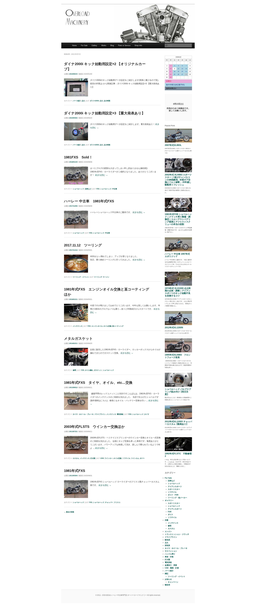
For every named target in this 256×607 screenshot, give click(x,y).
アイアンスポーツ (175, 486)
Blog (112, 45)
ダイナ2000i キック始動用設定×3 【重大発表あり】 (104, 113)
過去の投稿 (69, 512)
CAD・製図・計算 (172, 568)
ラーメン (106, 277)
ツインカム (135, 458)
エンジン (168, 531)
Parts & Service (124, 45)
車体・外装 (169, 557)
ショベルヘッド (78, 189)
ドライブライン (100, 414)
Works (103, 45)
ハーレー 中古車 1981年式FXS (89, 201)
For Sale (84, 45)
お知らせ (168, 579)
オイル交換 (107, 326)
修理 (74, 370)
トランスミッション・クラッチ (177, 534)
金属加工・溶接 (171, 565)
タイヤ (146, 414)
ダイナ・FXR (173, 495)
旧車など (88, 189)
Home (74, 45)
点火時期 (107, 101)
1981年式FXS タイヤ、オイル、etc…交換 (98, 383)
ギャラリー (169, 500)
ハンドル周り (170, 554)
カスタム (76, 458)
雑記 (166, 574)
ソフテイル (126, 458)
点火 (83, 101)
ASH (102, 458)
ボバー (142, 458)
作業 (166, 520)
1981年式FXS (74, 471)
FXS (97, 189)
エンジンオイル (97, 326)
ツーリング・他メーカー (177, 498)
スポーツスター (174, 489)
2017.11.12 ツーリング (83, 245)
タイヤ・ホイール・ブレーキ (83, 414)
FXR (169, 512)
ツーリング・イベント (81, 277)
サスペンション (171, 551)
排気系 (167, 545)
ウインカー (109, 458)
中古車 (114, 189)
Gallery (94, 45)
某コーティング (117, 326)
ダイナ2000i (94, 101)
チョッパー (109, 502)
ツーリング (98, 277)
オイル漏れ (89, 370)
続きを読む (101, 175)
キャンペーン (173, 582)
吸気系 (167, 540)
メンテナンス (77, 326)
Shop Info (138, 45)
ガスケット (98, 370)
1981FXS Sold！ (78, 157)
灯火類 (92, 458)
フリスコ (117, 502)
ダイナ (170, 515)
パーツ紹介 (77, 101)
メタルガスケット (78, 339)
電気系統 (120, 414)
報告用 (167, 585)
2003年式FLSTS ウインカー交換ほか (94, 427)
